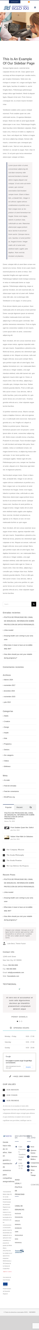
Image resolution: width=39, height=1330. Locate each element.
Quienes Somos (33, 1152)
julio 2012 (7, 702)
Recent (20, 807)
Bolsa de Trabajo (33, 1172)
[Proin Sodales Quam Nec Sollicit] (6, 828)
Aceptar (28, 1067)
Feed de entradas (10, 786)
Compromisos (33, 1163)
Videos (6, 761)
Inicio (32, 1147)
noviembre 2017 (9, 685)
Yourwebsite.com (13, 976)
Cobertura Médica (33, 1158)
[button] (19, 849)
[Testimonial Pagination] (17, 1021)
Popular (8, 807)
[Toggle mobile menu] (35, 7)
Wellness (7, 766)
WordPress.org (9, 797)
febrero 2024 (8, 680)
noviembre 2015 (9, 696)
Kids (5, 738)
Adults (6, 716)
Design (6, 727)
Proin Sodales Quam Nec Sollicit (22, 827)
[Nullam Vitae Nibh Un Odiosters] (6, 837)
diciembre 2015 (9, 691)
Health (6, 733)
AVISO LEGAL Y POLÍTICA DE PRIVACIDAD (19, 1187)
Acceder (7, 780)
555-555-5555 (13, 965)
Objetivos (33, 1166)
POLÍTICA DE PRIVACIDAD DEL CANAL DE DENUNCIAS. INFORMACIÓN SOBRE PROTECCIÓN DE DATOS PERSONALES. (19, 620)
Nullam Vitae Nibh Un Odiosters (22, 836)
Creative (7, 721)
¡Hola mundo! (8, 630)
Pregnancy (8, 744)
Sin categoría (8, 755)
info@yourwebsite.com (16, 972)
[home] (7, 1137)
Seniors (6, 750)
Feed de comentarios (11, 791)
